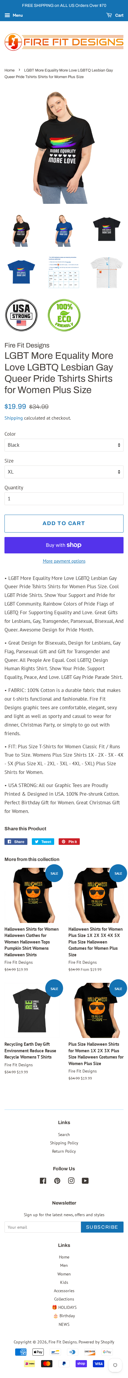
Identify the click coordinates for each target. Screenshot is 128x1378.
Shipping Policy (64, 1143)
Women (64, 1274)
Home (9, 70)
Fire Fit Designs (63, 1342)
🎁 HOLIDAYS (64, 1307)
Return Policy (64, 1151)
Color (10, 434)
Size (9, 460)
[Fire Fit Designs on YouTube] (85, 1182)
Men (64, 1265)
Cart (119, 15)
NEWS (64, 1324)
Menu (17, 15)
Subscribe (102, 1227)
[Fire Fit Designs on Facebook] (43, 1182)
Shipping (13, 418)
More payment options (64, 561)
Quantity (13, 487)
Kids (64, 1282)
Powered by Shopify (96, 1342)
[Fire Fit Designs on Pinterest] (57, 1182)
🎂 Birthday (64, 1315)
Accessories (64, 1290)
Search (64, 1134)
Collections (64, 1299)
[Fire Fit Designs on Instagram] (71, 1182)
